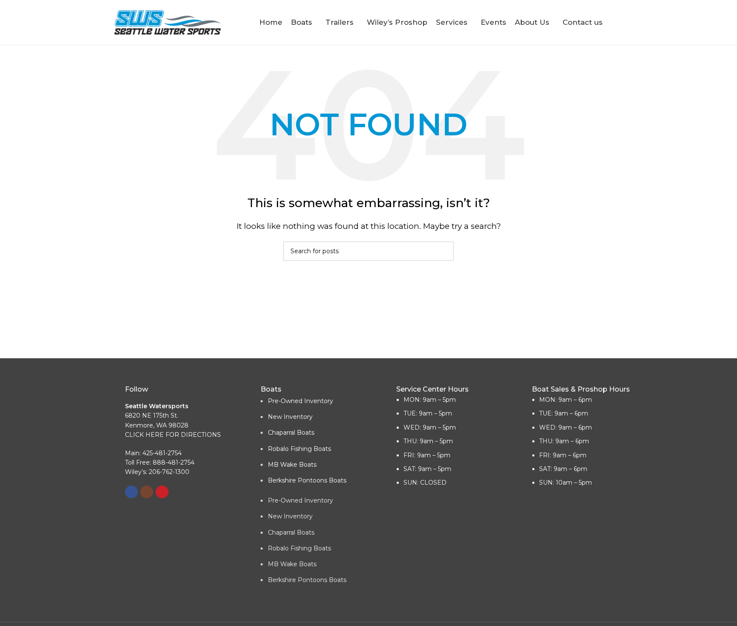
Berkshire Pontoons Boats (307, 480)
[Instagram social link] (146, 492)
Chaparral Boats (291, 432)
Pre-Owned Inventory (300, 401)
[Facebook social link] (131, 492)
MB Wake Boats (292, 464)
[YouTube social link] (162, 492)
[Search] (619, 22)
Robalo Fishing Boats (299, 449)
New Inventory (290, 417)
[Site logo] (167, 22)
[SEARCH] (444, 251)
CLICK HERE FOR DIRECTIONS (173, 435)
